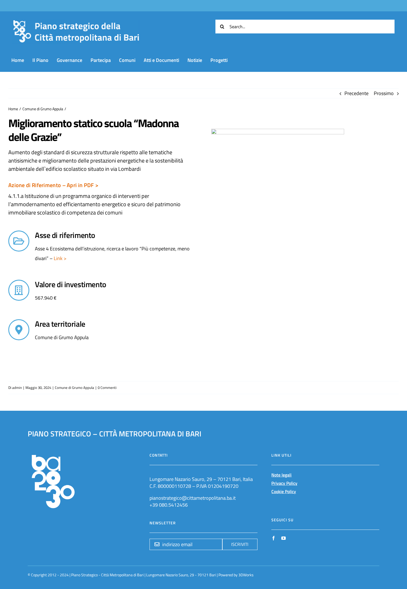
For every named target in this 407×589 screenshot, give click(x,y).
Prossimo (384, 93)
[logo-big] (76, 23)
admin (17, 387)
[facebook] (273, 538)
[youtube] (283, 538)
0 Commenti (107, 387)
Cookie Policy (283, 491)
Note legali (281, 475)
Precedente (356, 93)
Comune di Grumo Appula (74, 387)
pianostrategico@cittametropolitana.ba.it (193, 498)
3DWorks (246, 575)
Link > (59, 258)
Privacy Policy (284, 483)
